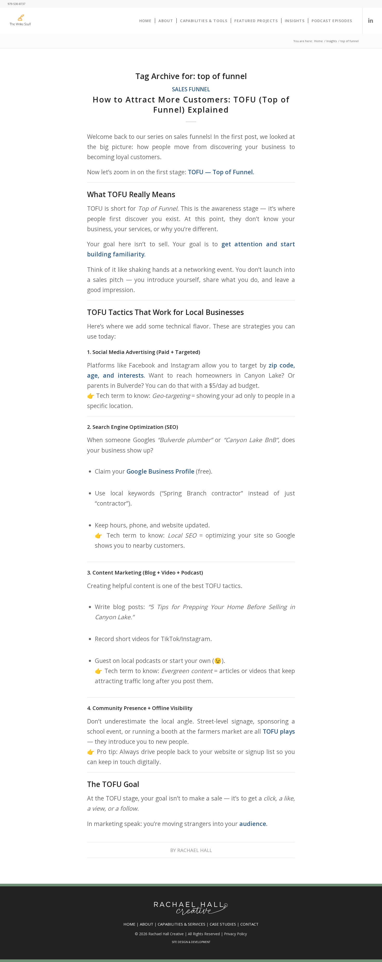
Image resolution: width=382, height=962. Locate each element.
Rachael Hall (194, 850)
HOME (129, 924)
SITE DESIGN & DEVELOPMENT (191, 942)
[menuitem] (145, 21)
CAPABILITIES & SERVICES (181, 924)
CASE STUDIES (223, 924)
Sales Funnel (191, 89)
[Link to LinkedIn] (370, 20)
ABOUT (146, 924)
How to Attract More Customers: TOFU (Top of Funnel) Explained (191, 104)
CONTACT (249, 924)
